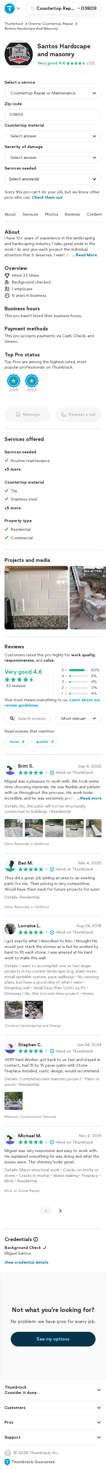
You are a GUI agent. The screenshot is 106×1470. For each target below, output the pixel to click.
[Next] (60, 1211)
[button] (19, 54)
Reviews (72, 214)
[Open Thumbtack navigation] (12, 8)
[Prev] (46, 1211)
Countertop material (24, 125)
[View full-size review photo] (14, 828)
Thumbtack (14, 24)
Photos (51, 214)
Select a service (20, 82)
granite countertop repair (50, 24)
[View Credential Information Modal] (35, 1239)
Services (30, 214)
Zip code (13, 103)
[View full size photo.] (36, 597)
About (10, 214)
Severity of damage (24, 146)
